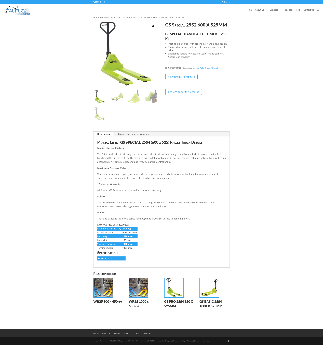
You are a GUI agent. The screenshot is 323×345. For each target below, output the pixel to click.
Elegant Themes (187, 341)
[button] (153, 26)
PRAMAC (148, 17)
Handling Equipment (111, 17)
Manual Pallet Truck (132, 17)
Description (103, 133)
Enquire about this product (183, 92)
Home (249, 10)
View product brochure (181, 76)
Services (274, 10)
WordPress (206, 341)
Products (288, 10)
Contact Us (308, 10)
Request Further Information (133, 133)
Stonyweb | (169, 341)
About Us (259, 10)
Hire (298, 10)
